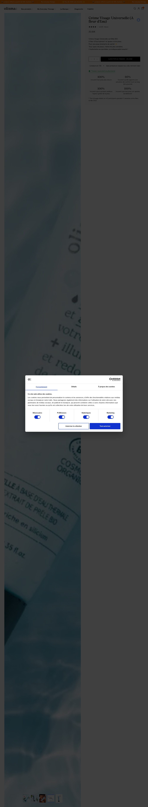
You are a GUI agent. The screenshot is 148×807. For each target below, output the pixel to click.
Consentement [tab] (41, 387)
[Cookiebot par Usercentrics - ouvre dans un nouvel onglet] (110, 379)
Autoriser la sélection (73, 426)
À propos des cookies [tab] (106, 386)
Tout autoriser (105, 426)
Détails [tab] (74, 386)
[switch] (62, 417)
